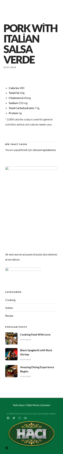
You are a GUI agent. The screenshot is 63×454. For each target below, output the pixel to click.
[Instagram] (19, 418)
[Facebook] (8, 418)
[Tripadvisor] (25, 418)
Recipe (9, 315)
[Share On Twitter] (15, 439)
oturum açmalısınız (44, 149)
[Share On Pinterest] (20, 439)
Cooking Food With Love (35, 334)
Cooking (10, 300)
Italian (9, 307)
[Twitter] (14, 418)
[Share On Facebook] (10, 439)
